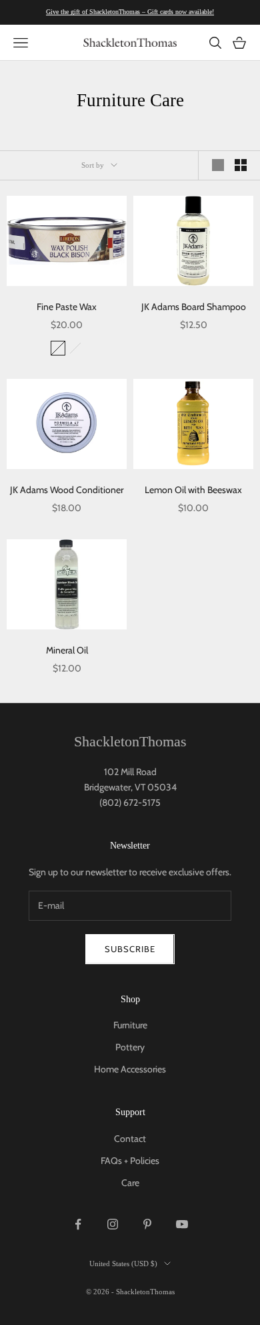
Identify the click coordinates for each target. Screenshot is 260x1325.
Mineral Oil (67, 650)
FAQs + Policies (130, 1161)
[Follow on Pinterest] (147, 1224)
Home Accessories (130, 1069)
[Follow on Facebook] (78, 1224)
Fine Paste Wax (67, 307)
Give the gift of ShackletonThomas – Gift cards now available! (130, 11)
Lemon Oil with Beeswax (193, 490)
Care (130, 1183)
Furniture (130, 1025)
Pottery (130, 1047)
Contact (130, 1139)
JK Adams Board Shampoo (193, 307)
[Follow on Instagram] (112, 1224)
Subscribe (130, 948)
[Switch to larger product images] (218, 165)
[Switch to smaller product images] (241, 165)
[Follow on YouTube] (182, 1224)
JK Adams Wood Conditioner (66, 490)
